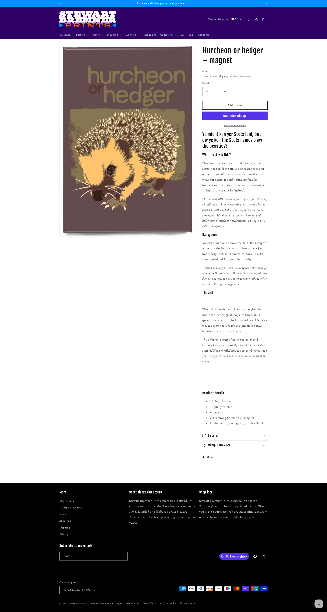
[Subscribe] (123, 556)
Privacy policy (169, 603)
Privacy (63, 534)
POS (93, 603)
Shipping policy (187, 603)
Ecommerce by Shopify (111, 603)
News (62, 514)
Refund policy (132, 603)
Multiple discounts (70, 508)
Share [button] (210, 457)
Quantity (207, 82)
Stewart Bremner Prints (78, 603)
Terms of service (151, 603)
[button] (82, 35)
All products (66, 501)
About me (65, 521)
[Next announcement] (266, 3)
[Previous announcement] (61, 3)
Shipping (223, 76)
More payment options (235, 124)
